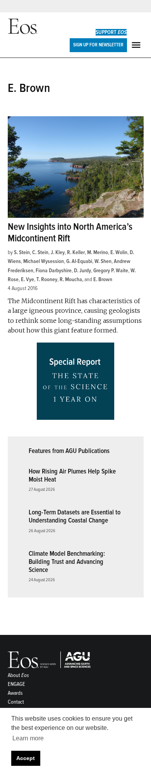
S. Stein (22, 252)
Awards (15, 693)
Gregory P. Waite (110, 270)
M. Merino (97, 252)
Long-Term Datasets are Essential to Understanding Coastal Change (74, 516)
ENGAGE (16, 684)
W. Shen (103, 261)
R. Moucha (71, 279)
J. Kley (58, 252)
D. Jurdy (82, 270)
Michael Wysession (43, 261)
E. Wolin (118, 252)
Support (111, 32)
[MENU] (137, 45)
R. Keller (76, 252)
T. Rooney (46, 279)
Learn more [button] (28, 738)
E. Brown (102, 279)
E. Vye (27, 279)
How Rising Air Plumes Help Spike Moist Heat (72, 475)
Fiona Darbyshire (54, 270)
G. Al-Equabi (79, 261)
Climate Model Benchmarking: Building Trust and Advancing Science (67, 561)
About (18, 675)
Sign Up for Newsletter (98, 45)
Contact (16, 702)
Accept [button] (25, 758)
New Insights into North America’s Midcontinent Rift (70, 232)
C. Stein (40, 252)
